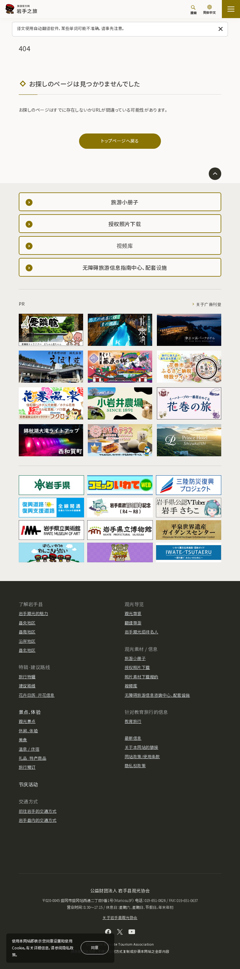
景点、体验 (30, 712)
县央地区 (27, 623)
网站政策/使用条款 (142, 756)
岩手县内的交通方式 (38, 820)
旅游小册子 (135, 658)
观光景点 (27, 721)
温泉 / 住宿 (29, 749)
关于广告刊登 (208, 304)
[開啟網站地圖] (231, 9)
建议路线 (27, 686)
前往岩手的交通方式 (38, 811)
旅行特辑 (27, 677)
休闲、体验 (28, 731)
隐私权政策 (135, 765)
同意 (94, 947)
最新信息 (133, 738)
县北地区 (27, 650)
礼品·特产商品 (32, 758)
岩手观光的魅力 (33, 613)
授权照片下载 (137, 667)
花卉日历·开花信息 (37, 695)
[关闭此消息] (221, 29)
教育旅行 (133, 721)
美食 (23, 740)
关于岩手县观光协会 (120, 917)
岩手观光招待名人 (141, 632)
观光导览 (133, 613)
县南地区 (27, 632)
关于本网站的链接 (141, 747)
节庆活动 (28, 784)
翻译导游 (133, 623)
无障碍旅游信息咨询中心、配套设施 (157, 695)
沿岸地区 (27, 641)
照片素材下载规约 (141, 677)
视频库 (131, 686)
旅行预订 (27, 767)
